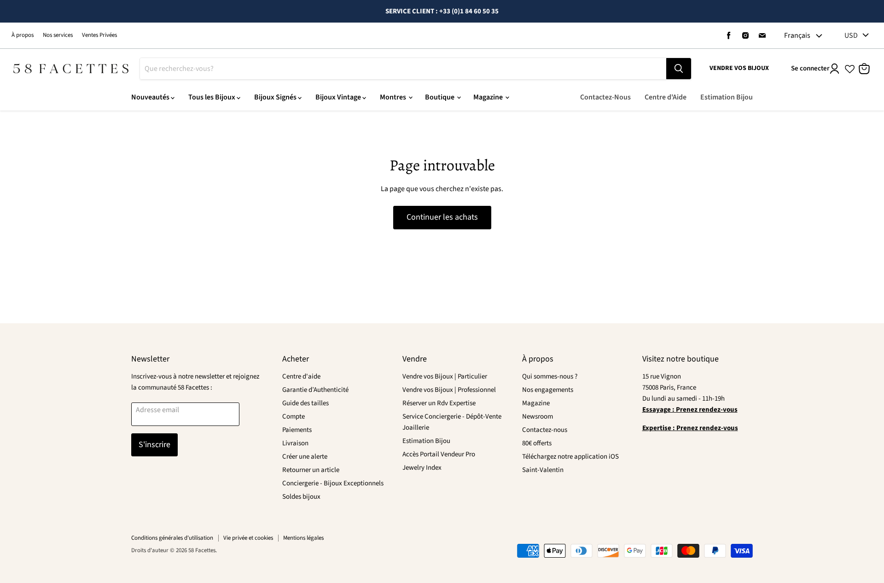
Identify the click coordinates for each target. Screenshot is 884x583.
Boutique (440, 97)
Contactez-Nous (605, 97)
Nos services (58, 35)
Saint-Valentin (543, 470)
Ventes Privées (99, 35)
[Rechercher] (678, 68)
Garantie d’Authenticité (315, 390)
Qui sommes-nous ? (549, 376)
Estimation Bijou (726, 97)
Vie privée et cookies (248, 538)
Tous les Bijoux (212, 97)
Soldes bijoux (301, 496)
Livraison (295, 443)
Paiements (297, 430)
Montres (393, 97)
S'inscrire (154, 444)
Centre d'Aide (665, 97)
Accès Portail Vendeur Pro (438, 454)
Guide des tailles (305, 403)
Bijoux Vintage (338, 97)
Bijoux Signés (276, 97)
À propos (23, 35)
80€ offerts (537, 443)
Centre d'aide (301, 376)
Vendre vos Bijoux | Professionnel (449, 390)
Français (797, 35)
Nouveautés (151, 97)
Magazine (488, 97)
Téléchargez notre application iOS (570, 456)
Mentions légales (303, 538)
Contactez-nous (544, 430)
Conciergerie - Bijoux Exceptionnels (333, 483)
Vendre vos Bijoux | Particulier (444, 376)
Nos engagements (547, 390)
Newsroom (537, 416)
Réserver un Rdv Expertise (439, 403)
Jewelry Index (422, 467)
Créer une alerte (304, 456)
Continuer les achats (442, 217)
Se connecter (810, 68)
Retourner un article (310, 470)
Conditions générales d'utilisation (172, 538)
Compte (293, 416)
